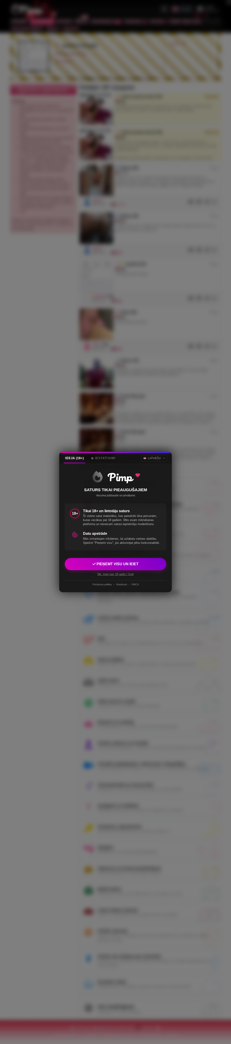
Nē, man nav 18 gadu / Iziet (115, 574)
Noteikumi (121, 584)
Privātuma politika (102, 584)
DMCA (135, 584)
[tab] (74, 458)
